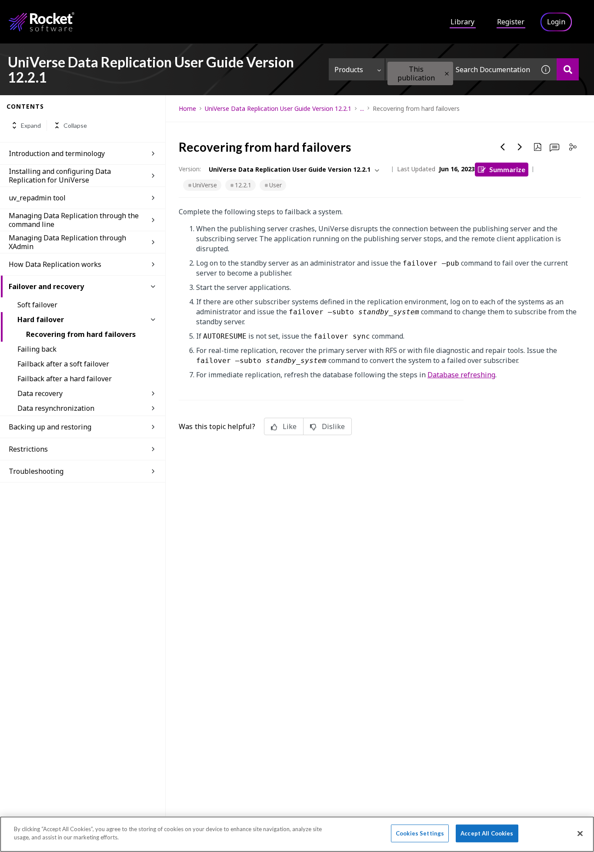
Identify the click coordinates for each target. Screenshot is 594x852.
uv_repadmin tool (37, 198)
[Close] (580, 833)
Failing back (37, 349)
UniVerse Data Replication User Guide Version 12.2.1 (278, 108)
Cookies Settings (420, 833)
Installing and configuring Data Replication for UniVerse (60, 175)
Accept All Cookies (487, 833)
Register (510, 22)
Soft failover (37, 305)
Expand (31, 125)
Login (556, 22)
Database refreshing (461, 374)
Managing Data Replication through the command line (74, 220)
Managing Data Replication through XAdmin (67, 242)
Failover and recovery (46, 286)
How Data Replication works (55, 264)
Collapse (75, 125)
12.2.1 (243, 185)
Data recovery (40, 393)
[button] (447, 73)
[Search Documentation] (568, 69)
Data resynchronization (55, 408)
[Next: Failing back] (520, 147)
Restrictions (28, 449)
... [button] (362, 108)
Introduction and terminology (57, 153)
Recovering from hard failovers (81, 334)
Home (187, 108)
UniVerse (205, 185)
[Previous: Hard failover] (502, 147)
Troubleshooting (36, 471)
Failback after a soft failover (63, 364)
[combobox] (460, 69)
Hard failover (40, 319)
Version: (190, 169)
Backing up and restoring (50, 427)
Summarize (507, 169)
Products (348, 69)
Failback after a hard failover (64, 378)
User (275, 185)
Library (462, 22)
